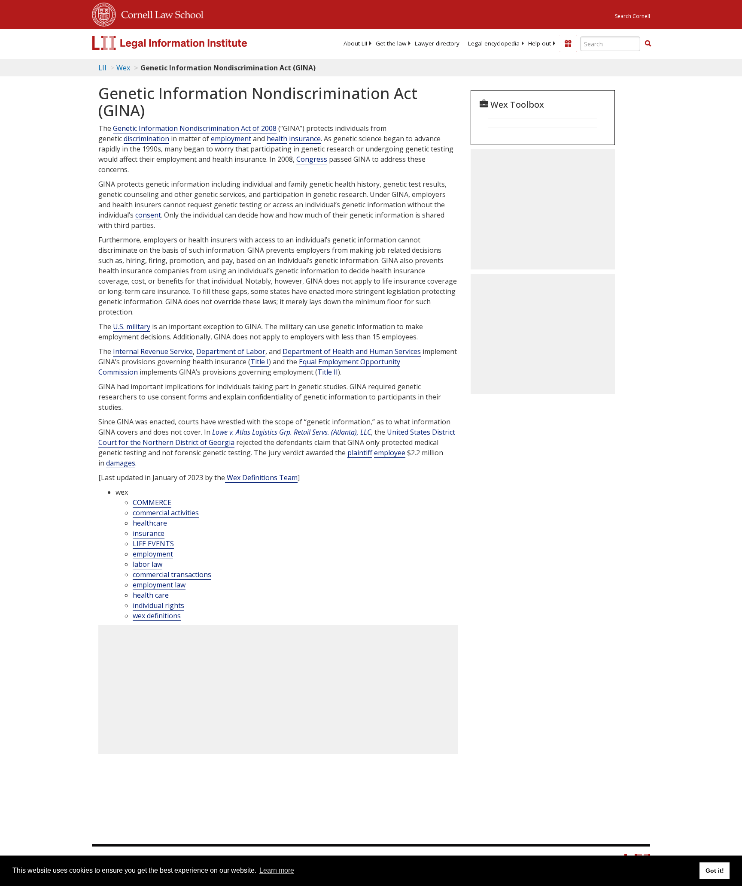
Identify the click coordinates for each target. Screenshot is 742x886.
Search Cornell (632, 16)
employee (389, 452)
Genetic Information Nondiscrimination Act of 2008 (195, 128)
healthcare (150, 523)
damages (120, 463)
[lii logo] (188, 42)
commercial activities (166, 512)
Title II (327, 372)
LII (102, 68)
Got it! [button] (715, 870)
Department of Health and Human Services (352, 351)
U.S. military (131, 326)
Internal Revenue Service (153, 351)
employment (231, 138)
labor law (147, 564)
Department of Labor (230, 351)
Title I (259, 361)
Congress (311, 159)
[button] (648, 43)
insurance (305, 138)
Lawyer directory (437, 43)
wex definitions (157, 615)
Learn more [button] (276, 870)
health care (151, 595)
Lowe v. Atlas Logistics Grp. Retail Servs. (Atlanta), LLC (291, 432)
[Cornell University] (104, 13)
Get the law (391, 43)
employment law (159, 585)
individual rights (158, 605)
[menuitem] (355, 43)
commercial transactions (172, 574)
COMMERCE (152, 502)
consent (148, 215)
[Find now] (648, 44)
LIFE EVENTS (153, 543)
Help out (539, 43)
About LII (355, 43)
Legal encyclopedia (494, 43)
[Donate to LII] (568, 43)
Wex (123, 68)
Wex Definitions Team (261, 477)
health (277, 138)
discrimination (146, 138)
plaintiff (359, 452)
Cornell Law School (160, 13)
